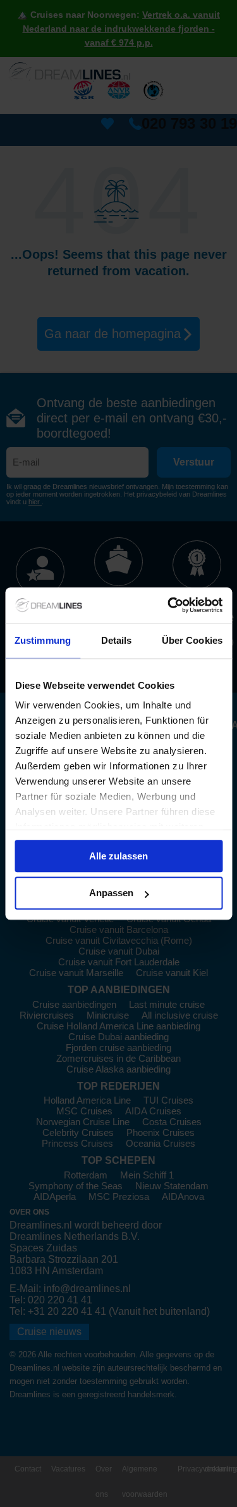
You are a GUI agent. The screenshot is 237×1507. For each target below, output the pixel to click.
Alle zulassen (118, 856)
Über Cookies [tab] (192, 640)
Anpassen (111, 893)
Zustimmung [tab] (43, 640)
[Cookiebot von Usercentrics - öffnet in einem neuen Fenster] (168, 605)
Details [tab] (116, 640)
